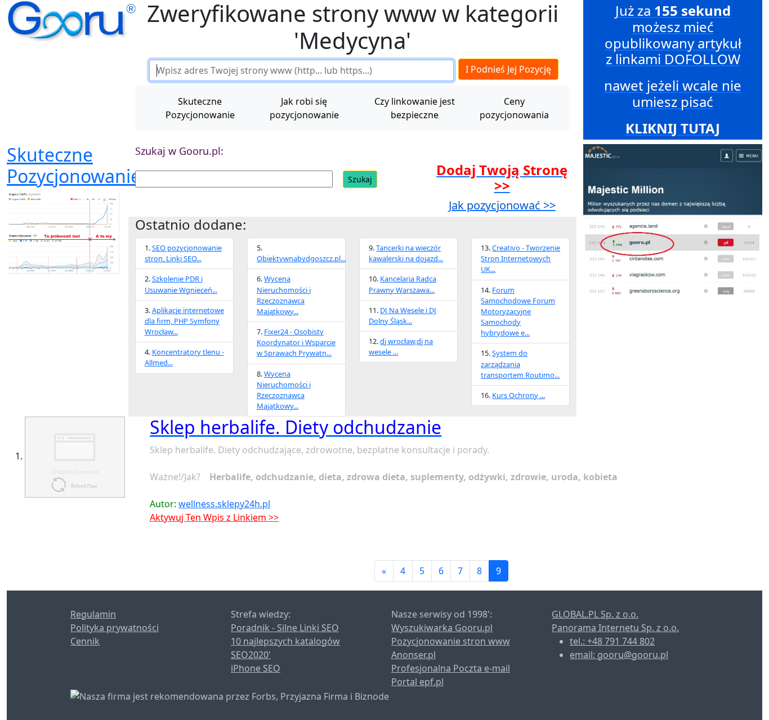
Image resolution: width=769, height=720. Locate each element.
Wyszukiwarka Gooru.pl (442, 627)
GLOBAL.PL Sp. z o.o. (595, 614)
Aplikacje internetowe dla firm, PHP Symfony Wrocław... (184, 321)
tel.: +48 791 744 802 (612, 641)
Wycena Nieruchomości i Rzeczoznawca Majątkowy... (284, 295)
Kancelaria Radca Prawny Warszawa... (402, 284)
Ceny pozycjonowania (514, 108)
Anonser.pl (413, 655)
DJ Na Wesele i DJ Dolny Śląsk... (402, 315)
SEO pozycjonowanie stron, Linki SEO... (183, 253)
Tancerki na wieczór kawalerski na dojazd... (406, 253)
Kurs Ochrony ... (518, 395)
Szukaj (360, 179)
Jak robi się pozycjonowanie (304, 108)
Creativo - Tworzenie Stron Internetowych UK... (520, 258)
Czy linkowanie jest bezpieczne (414, 108)
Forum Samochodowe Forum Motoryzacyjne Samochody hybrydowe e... (518, 311)
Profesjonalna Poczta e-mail (450, 668)
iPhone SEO (255, 668)
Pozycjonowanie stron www (450, 641)
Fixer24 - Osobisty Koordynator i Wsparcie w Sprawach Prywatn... (296, 342)
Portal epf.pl (417, 682)
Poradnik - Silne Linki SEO (285, 627)
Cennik (85, 641)
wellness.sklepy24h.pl (224, 504)
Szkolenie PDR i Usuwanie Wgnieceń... (181, 284)
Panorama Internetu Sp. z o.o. (615, 627)
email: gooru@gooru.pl (619, 655)
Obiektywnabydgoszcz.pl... (301, 258)
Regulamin (93, 614)
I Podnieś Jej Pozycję (508, 69)
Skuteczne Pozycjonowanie (200, 108)
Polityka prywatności (114, 627)
